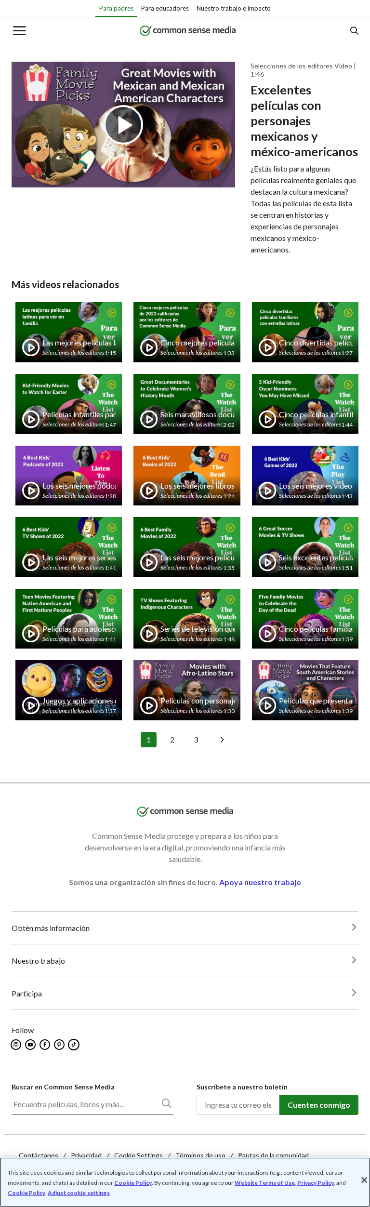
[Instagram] (16, 1044)
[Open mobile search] (353, 31)
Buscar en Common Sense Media (63, 1087)
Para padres (116, 8)
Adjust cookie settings (79, 1193)
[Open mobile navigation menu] (19, 31)
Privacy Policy (315, 1182)
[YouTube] (31, 1044)
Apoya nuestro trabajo (260, 882)
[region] (185, 1182)
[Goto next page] (220, 739)
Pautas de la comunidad (273, 1155)
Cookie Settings (138, 1155)
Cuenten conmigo (319, 1104)
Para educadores (165, 8)
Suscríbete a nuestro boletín (242, 1087)
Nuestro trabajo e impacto (234, 8)
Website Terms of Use (265, 1182)
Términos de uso (200, 1155)
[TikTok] (74, 1044)
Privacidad (86, 1155)
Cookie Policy (133, 1182)
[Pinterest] (59, 1044)
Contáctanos (38, 1155)
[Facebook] (45, 1044)
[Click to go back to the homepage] (188, 32)
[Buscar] (166, 1105)
